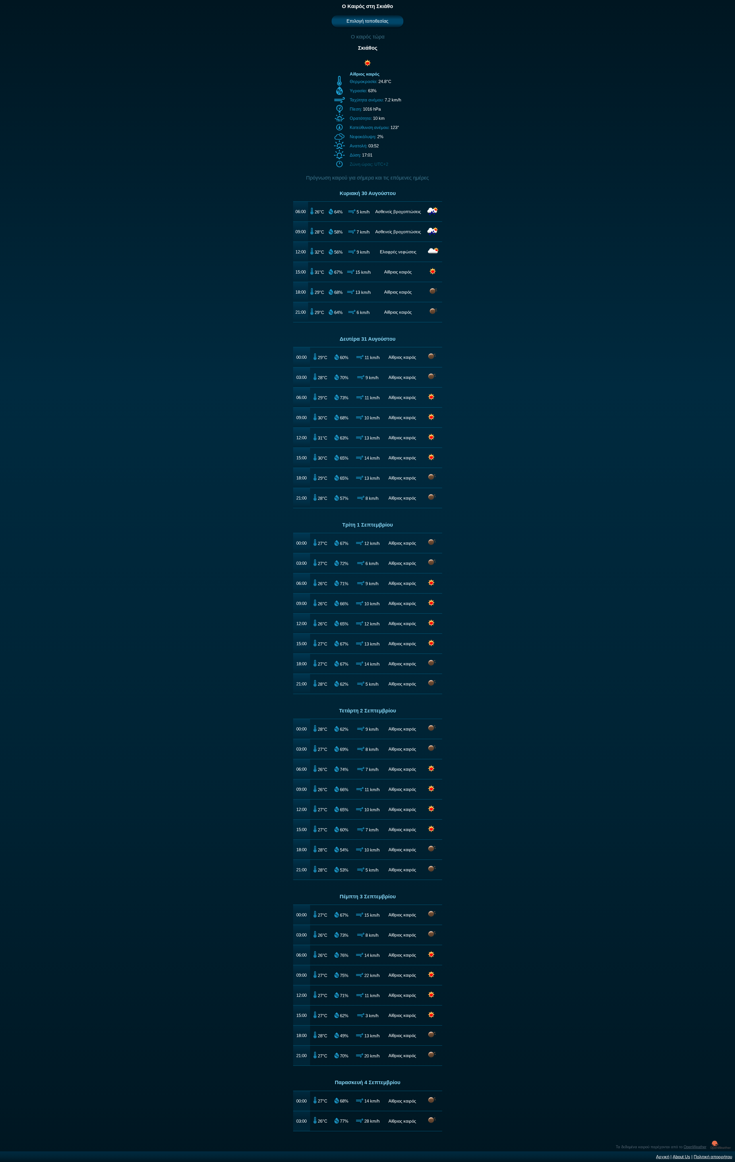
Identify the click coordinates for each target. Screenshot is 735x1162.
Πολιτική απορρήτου (713, 1156)
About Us (681, 1156)
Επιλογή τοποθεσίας (367, 21)
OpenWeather (695, 1147)
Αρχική (662, 1156)
